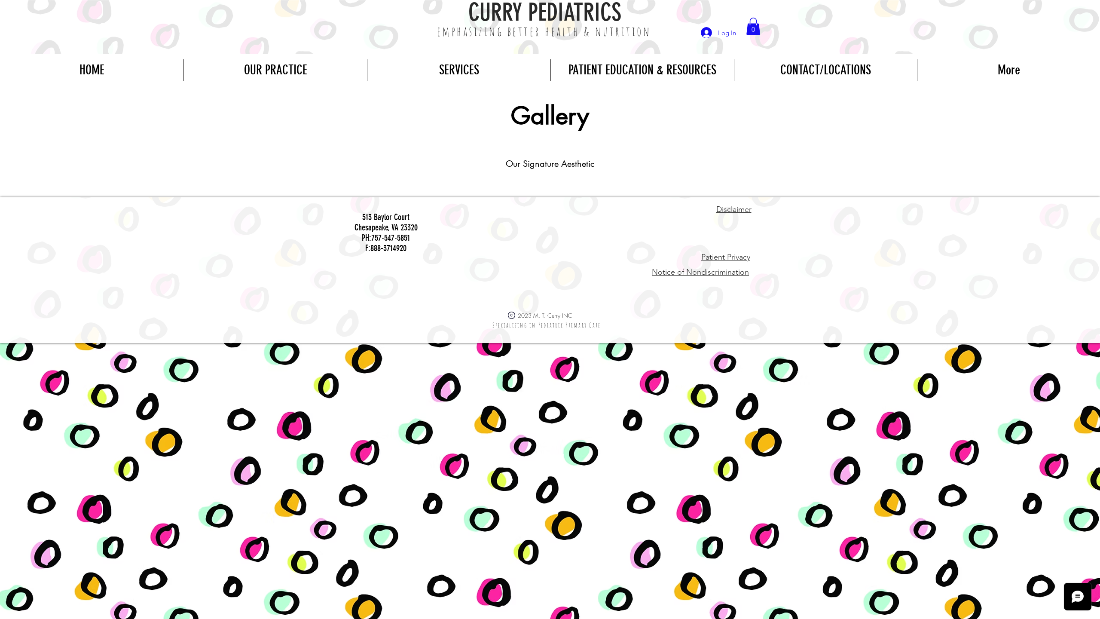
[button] (753, 26)
